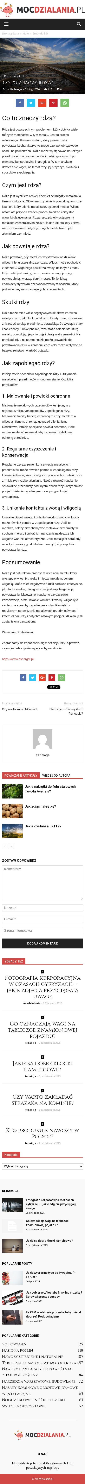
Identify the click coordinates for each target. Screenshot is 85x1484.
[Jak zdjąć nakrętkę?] (12, 811)
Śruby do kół (18, 76)
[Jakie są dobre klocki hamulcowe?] (12, 1246)
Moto (6, 76)
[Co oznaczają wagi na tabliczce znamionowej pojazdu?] (12, 1226)
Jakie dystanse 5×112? (43, 826)
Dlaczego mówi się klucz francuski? (66, 711)
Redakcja (16, 89)
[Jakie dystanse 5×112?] (12, 831)
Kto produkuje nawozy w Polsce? (42, 1133)
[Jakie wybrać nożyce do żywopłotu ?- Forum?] (12, 1278)
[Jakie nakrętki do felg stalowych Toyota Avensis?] (12, 791)
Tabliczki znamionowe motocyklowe (40, 1362)
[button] (79, 24)
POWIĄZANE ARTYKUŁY (21, 775)
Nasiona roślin (17, 1350)
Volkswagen (14, 1344)
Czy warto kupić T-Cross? (19, 709)
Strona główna (10, 33)
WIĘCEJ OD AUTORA (56, 775)
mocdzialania (31, 1003)
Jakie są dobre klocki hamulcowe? (43, 1066)
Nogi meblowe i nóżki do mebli (33, 1400)
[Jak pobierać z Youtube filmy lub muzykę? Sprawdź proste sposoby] (12, 1297)
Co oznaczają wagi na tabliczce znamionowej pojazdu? (42, 1030)
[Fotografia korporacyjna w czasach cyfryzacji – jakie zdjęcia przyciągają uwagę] (12, 1205)
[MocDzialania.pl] (42, 9)
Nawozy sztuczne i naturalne (32, 1356)
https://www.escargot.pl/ (18, 659)
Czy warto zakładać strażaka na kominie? (43, 1100)
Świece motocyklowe (23, 1406)
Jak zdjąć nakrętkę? (40, 806)
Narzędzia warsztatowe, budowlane (38, 1381)
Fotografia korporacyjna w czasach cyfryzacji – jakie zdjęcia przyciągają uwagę (42, 987)
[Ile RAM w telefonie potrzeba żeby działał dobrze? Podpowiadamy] (12, 1317)
